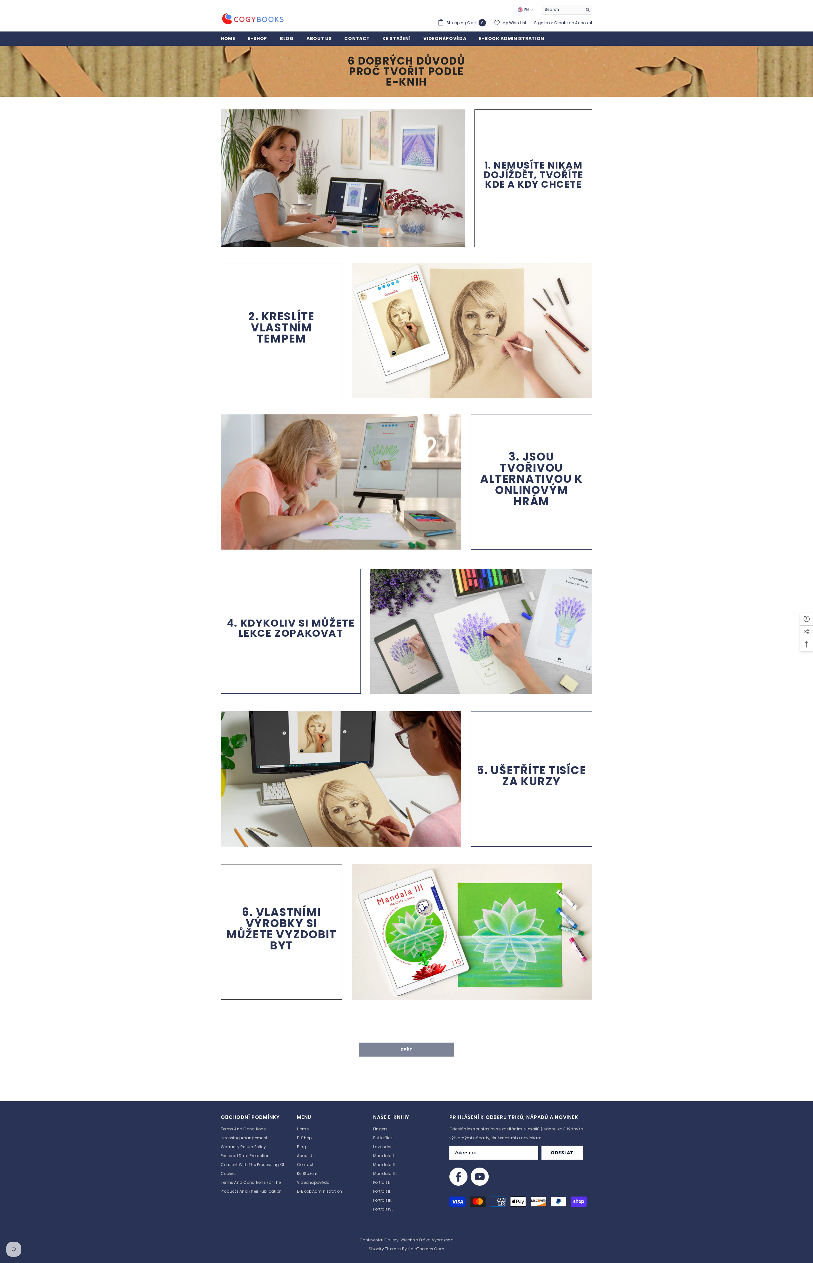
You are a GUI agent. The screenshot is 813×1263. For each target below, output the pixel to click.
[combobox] (561, 9)
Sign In (541, 22)
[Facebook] (458, 1177)
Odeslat (562, 1152)
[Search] (566, 10)
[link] (343, 178)
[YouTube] (480, 1177)
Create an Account (573, 22)
